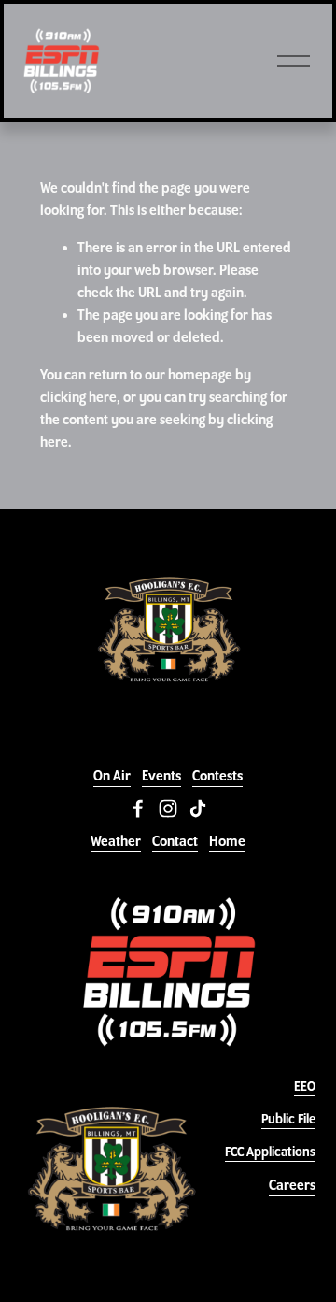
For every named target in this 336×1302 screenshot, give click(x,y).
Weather (116, 841)
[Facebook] (138, 808)
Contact (175, 841)
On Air (112, 775)
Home (227, 841)
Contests (217, 775)
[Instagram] (168, 808)
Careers (292, 1185)
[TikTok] (198, 808)
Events (161, 775)
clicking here (78, 397)
